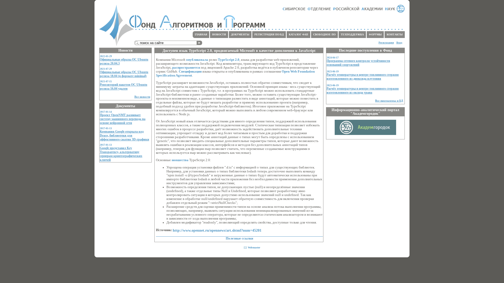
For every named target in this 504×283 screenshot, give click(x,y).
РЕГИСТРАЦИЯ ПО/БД (269, 34)
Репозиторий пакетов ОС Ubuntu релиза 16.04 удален (123, 86)
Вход (399, 42)
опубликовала (197, 60)
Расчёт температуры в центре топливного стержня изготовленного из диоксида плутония (363, 76)
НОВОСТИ (219, 34)
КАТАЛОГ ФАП (298, 34)
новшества (180, 160)
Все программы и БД (389, 100)
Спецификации (190, 71)
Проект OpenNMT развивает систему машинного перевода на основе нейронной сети (122, 119)
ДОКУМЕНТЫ (240, 34)
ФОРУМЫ (375, 34)
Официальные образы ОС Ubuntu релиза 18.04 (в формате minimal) (124, 74)
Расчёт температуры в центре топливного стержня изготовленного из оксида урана (363, 90)
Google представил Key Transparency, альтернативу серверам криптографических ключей (121, 154)
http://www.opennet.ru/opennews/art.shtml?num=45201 (217, 230)
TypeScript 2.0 (228, 60)
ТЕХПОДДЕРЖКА (352, 34)
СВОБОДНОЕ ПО (324, 34)
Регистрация (386, 42)
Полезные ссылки (239, 238)
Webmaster (254, 247)
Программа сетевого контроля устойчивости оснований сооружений (358, 63)
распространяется (186, 67)
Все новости (142, 96)
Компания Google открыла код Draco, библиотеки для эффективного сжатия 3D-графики (124, 135)
